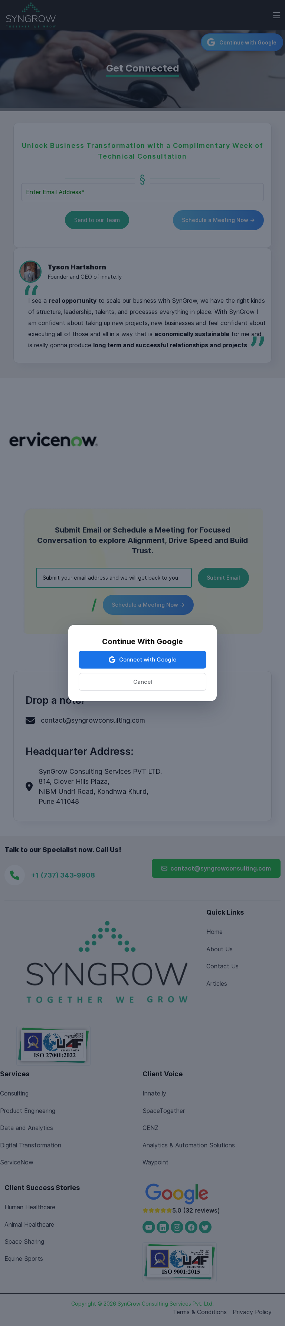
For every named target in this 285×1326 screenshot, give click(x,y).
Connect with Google (147, 659)
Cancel (142, 681)
